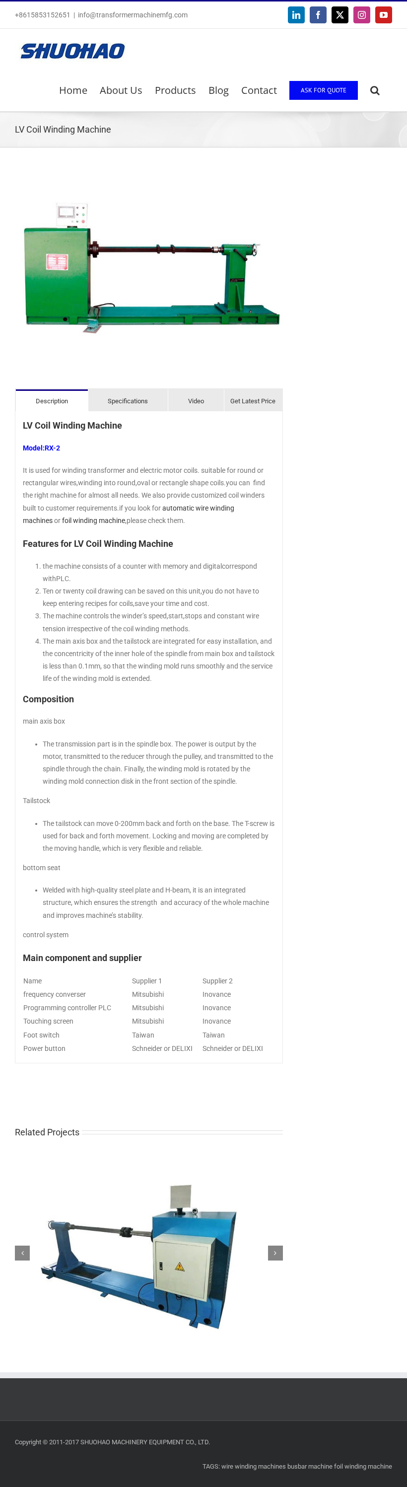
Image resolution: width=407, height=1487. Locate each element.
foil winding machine (93, 520)
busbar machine (310, 1466)
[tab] (52, 400)
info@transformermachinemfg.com (133, 15)
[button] (375, 90)
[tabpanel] (149, 737)
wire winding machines (253, 1466)
